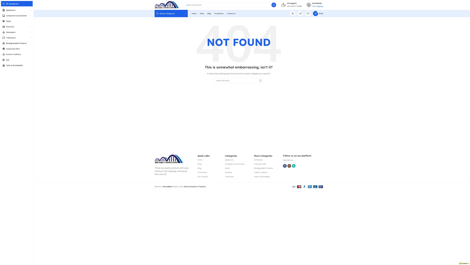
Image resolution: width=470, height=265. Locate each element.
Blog (199, 168)
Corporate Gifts (260, 164)
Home (200, 160)
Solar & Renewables (262, 176)
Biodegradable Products (263, 168)
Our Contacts (203, 176)
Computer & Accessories (235, 164)
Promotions (202, 172)
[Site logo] (167, 4)
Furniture (228, 172)
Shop (200, 164)
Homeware (258, 160)
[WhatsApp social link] (294, 166)
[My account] (292, 13)
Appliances (229, 160)
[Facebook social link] (285, 166)
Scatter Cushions (260, 172)
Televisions (229, 176)
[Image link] (169, 159)
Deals (227, 168)
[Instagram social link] (289, 166)
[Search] (273, 5)
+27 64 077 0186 (294, 6)
